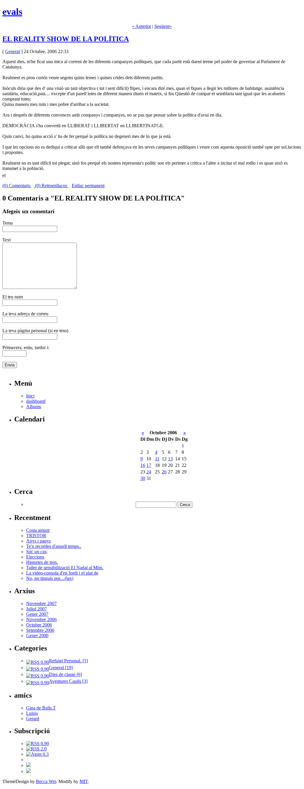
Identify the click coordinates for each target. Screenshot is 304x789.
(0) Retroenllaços (51, 185)
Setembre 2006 (40, 630)
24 (148, 471)
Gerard (32, 718)
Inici (30, 395)
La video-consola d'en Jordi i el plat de (62, 572)
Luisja (32, 713)
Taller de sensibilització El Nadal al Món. (64, 567)
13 (170, 458)
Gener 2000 (37, 635)
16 (142, 465)
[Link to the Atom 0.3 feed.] (37, 754)
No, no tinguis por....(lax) (49, 578)
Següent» (163, 26)
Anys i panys (38, 540)
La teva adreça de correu (25, 313)
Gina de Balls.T (41, 707)
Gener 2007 (37, 614)
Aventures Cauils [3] (68, 681)
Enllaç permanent (88, 185)
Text (6, 239)
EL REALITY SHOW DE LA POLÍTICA (65, 39)
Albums (33, 406)
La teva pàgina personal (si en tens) (35, 330)
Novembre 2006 (41, 619)
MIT (84, 781)
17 (148, 465)
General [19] (61, 667)
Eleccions (35, 556)
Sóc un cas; (37, 551)
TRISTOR (36, 535)
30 (142, 478)
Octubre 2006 (39, 624)
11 (157, 458)
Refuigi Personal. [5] (68, 660)
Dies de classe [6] (65, 674)
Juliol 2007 (36, 608)
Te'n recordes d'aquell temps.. (53, 546)
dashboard (35, 401)
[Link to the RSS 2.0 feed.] (36, 748)
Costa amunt (38, 530)
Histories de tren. (42, 562)
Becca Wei (46, 781)
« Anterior (141, 26)
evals (12, 11)
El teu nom (12, 296)
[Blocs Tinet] (28, 765)
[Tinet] (28, 771)
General (12, 51)
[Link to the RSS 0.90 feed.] (37, 743)
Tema (7, 222)
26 (164, 471)
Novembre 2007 (41, 603)
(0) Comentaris (16, 185)
